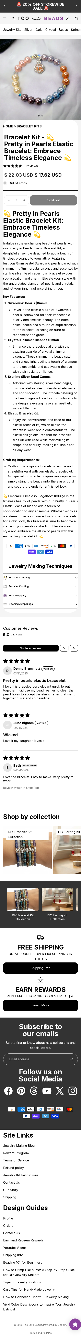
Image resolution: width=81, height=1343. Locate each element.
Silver (28, 30)
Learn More (40, 1005)
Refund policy (13, 1168)
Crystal (50, 30)
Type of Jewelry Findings (22, 1282)
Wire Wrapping (17, 595)
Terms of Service (16, 1160)
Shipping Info (40, 968)
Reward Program (16, 1153)
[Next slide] (76, 6)
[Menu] (4, 18)
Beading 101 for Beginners (22, 1262)
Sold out (53, 200)
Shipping (9, 1197)
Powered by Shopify (55, 1324)
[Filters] (64, 648)
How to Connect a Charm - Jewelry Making (36, 1297)
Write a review (30, 648)
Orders (8, 1226)
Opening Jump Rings (21, 603)
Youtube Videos (15, 1248)
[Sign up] (72, 1059)
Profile (8, 1218)
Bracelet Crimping (19, 577)
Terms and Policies (40, 1332)
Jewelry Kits (12, 30)
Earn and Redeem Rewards (23, 1240)
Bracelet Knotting (19, 586)
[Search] (13, 18)
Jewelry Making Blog (19, 1146)
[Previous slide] (4, 6)
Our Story (10, 1190)
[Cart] (76, 18)
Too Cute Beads (32, 1324)
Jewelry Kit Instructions (21, 1175)
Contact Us (11, 1182)
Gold (39, 30)
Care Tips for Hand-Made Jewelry (29, 1289)
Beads (63, 30)
